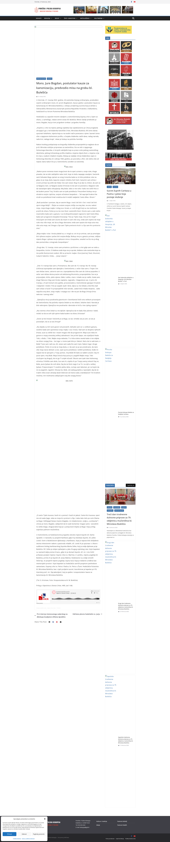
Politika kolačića (17, 838)
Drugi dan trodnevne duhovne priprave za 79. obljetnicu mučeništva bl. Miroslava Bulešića (125, 606)
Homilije (124, 507)
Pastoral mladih (122, 825)
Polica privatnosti (110, 838)
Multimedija (98, 18)
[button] (45, 819)
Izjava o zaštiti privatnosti (28, 838)
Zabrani (24, 834)
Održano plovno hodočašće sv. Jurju (86, 614)
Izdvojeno (110, 510)
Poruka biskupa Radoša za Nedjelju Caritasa (126, 413)
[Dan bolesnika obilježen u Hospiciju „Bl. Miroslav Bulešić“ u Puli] (111, 280)
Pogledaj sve (130, 165)
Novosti (38, 18)
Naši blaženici (85, 18)
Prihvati (9, 834)
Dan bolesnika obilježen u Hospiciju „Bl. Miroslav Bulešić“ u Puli (126, 279)
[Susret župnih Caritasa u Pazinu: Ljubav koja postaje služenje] (120, 176)
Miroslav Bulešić (41, 78)
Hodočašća (117, 507)
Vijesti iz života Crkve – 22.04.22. (54, 608)
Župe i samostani (69, 18)
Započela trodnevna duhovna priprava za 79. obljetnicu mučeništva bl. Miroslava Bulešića (125, 740)
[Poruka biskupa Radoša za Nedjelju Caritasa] (111, 414)
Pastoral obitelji (122, 821)
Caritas (109, 187)
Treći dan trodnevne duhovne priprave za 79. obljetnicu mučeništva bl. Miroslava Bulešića (119, 519)
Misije (98, 825)
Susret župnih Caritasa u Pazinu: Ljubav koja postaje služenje (119, 193)
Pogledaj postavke (39, 834)
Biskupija (47, 18)
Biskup (57, 18)
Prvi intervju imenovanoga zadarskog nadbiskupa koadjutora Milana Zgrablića (52, 615)
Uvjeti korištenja (120, 838)
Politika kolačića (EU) (130, 838)
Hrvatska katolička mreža (41, 608)
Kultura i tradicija (101, 821)
